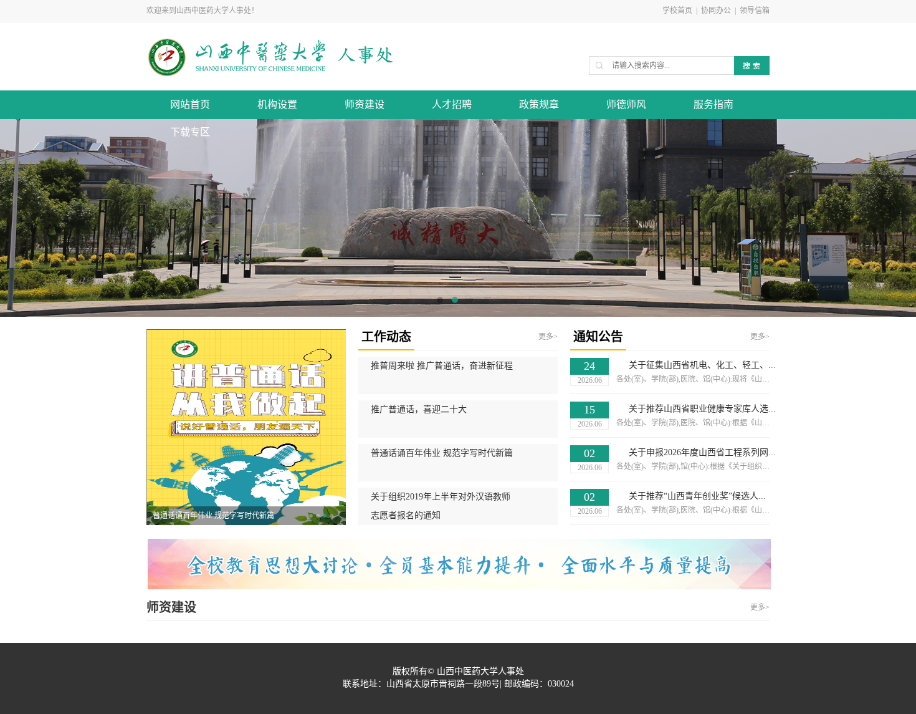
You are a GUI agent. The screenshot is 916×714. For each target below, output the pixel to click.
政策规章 (539, 104)
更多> (548, 336)
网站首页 (190, 104)
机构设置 (277, 104)
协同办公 (716, 10)
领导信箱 (755, 10)
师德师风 (626, 104)
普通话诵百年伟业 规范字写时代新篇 (213, 515)
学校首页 (677, 10)
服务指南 (713, 104)
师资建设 (364, 104)
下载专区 (190, 132)
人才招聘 (452, 104)
